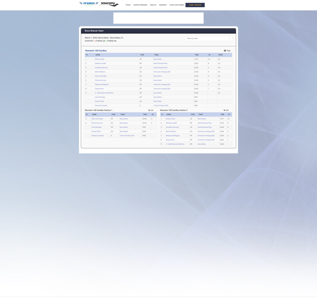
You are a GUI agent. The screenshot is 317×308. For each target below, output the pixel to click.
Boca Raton (158, 59)
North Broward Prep (160, 63)
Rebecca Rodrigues (102, 84)
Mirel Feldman (100, 72)
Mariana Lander (100, 63)
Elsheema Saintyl (101, 105)
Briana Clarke (99, 59)
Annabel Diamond (101, 68)
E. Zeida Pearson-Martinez (104, 93)
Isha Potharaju (100, 97)
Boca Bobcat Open (94, 30)
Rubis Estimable (100, 76)
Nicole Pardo (99, 101)
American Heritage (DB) (162, 72)
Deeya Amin (99, 89)
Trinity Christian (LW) (161, 105)
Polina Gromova (100, 80)
